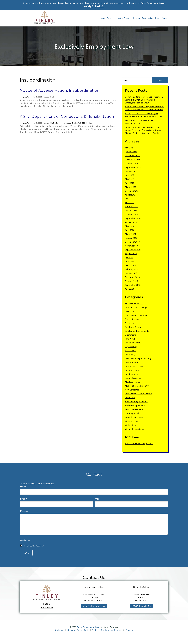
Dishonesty (130, 323)
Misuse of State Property (137, 386)
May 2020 (129, 226)
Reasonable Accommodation (138, 393)
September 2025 (132, 167)
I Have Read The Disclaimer (34, 546)
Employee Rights (133, 327)
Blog (157, 18)
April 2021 (129, 202)
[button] (186, 621)
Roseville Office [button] (141, 606)
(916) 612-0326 (93, 6)
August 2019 (131, 253)
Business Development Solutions (107, 630)
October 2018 (131, 281)
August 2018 (131, 289)
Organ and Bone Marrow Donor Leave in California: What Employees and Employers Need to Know (144, 100)
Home (102, 18)
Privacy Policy (83, 630)
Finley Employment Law (88, 627)
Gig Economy (131, 346)
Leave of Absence (133, 378)
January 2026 (131, 151)
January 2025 (131, 171)
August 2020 (131, 222)
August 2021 (131, 194)
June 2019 (129, 261)
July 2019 (129, 257)
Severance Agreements (135, 405)
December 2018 (132, 277)
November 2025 (132, 159)
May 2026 (129, 147)
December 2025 (132, 155)
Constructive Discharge (136, 307)
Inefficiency (130, 354)
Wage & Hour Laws (134, 417)
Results (136, 18)
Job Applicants (132, 370)
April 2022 (129, 183)
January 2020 (131, 238)
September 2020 (132, 218)
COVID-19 (129, 311)
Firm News (130, 338)
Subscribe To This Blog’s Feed (139, 443)
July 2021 (129, 198)
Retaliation (130, 397)
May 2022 (129, 179)
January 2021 (131, 210)
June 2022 (129, 175)
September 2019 (132, 249)
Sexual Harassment (134, 409)
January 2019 (131, 273)
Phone (97, 498)
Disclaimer (25, 540)
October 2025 (131, 163)
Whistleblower (132, 425)
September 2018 (132, 285)
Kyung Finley (26, 97)
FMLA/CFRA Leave (133, 342)
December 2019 (132, 242)
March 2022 (130, 187)
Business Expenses (134, 303)
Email (23, 498)
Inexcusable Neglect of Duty (54, 123)
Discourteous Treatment (136, 315)
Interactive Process (134, 366)
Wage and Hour (132, 421)
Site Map (70, 630)
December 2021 (132, 191)
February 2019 (131, 269)
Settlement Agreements (136, 401)
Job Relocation (131, 374)
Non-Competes (132, 389)
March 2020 (130, 234)
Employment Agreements (137, 331)
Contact (164, 18)
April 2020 (129, 230)
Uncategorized (132, 413)
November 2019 (132, 245)
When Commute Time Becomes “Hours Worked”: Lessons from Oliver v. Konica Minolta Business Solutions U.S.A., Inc (143, 130)
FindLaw (130, 630)
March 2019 (130, 265)
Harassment (130, 350)
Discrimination (132, 319)
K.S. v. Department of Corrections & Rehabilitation (67, 116)
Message (24, 511)
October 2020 (131, 214)
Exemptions (130, 335)
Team (109, 18)
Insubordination (49, 97)
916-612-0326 (47, 607)
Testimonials (147, 18)
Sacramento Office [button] (94, 606)
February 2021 (131, 206)
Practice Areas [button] (123, 18)
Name (23, 486)
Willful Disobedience (85, 123)
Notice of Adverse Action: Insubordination (59, 90)
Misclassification (132, 382)
